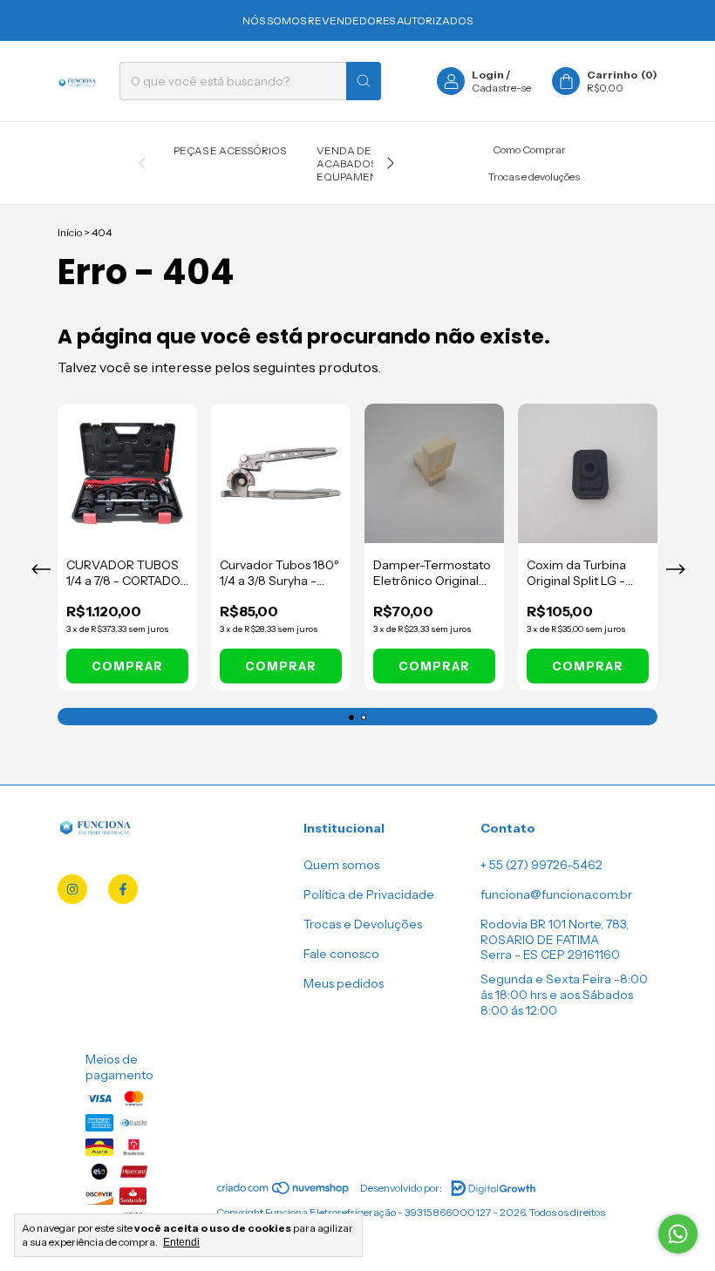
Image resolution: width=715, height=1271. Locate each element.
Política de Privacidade (368, 894)
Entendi (181, 1242)
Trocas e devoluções (534, 176)
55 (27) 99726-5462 (546, 865)
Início (70, 232)
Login (488, 74)
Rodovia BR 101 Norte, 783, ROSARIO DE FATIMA (554, 932)
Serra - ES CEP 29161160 (550, 954)
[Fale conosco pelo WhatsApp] (678, 1234)
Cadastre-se (501, 87)
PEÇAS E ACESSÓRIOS (230, 150)
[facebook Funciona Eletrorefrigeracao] (123, 889)
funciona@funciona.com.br (556, 894)
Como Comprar (529, 149)
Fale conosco (341, 954)
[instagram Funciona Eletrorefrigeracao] (72, 889)
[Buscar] (363, 81)
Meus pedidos (343, 983)
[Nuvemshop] (283, 1192)
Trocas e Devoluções (362, 924)
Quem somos (341, 865)
